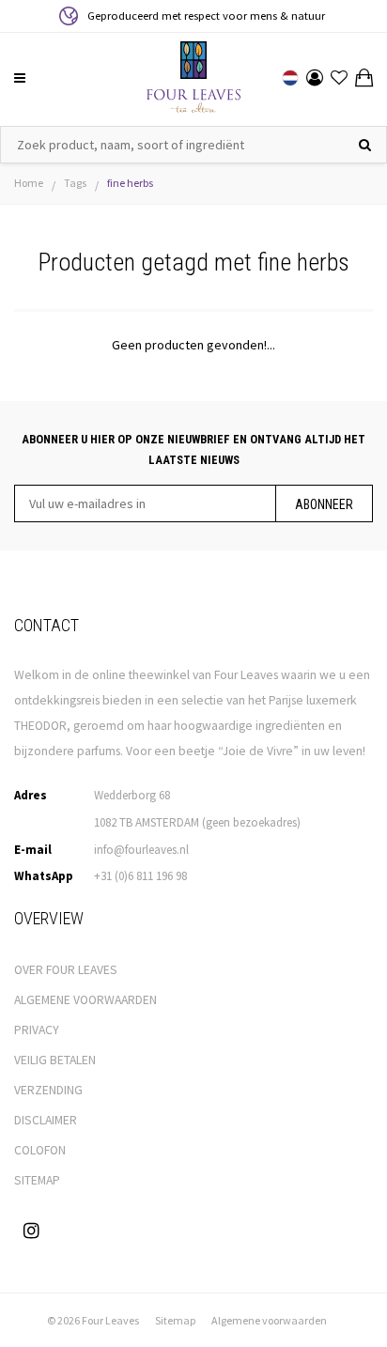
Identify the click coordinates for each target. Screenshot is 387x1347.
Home (28, 183)
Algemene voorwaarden (269, 1320)
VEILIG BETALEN (55, 1060)
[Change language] (290, 78)
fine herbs (130, 183)
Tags (75, 183)
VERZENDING (48, 1090)
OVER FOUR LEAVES (65, 970)
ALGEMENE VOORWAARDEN (85, 1000)
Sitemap (175, 1320)
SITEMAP (37, 1180)
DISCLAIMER (45, 1120)
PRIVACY (36, 1030)
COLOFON (40, 1150)
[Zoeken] (365, 145)
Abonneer (324, 504)
